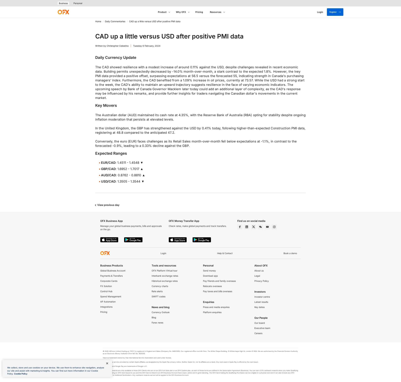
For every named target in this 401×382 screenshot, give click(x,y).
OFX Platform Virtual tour (164, 270)
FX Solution (106, 286)
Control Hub (106, 291)
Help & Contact (225, 253)
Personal (77, 3)
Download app (210, 275)
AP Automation (108, 301)
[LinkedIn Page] (246, 226)
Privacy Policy (261, 281)
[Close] (107, 363)
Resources (215, 12)
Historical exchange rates (165, 281)
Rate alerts (157, 291)
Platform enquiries (212, 312)
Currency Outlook (161, 312)
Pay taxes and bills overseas (217, 291)
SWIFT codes (158, 296)
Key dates (259, 307)
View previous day (108, 204)
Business (63, 3)
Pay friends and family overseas (219, 281)
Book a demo (290, 253)
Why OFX (181, 12)
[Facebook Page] (239, 226)
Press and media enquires (216, 307)
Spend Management (110, 296)
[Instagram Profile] (274, 226)
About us (259, 270)
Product (162, 12)
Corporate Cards (108, 281)
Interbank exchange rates (165, 275)
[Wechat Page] (260, 226)
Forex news (157, 322)
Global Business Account (112, 270)
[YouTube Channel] (267, 226)
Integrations (106, 306)
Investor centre (262, 296)
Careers (258, 333)
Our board (259, 323)
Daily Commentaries (115, 21)
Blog (154, 317)
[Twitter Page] (253, 226)
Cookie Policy (20, 373)
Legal (257, 275)
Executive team (262, 328)
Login (163, 253)
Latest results (261, 302)
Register (333, 12)
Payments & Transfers (111, 275)
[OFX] (63, 12)
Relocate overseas (212, 286)
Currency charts (160, 286)
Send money (209, 270)
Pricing (199, 12)
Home (98, 21)
